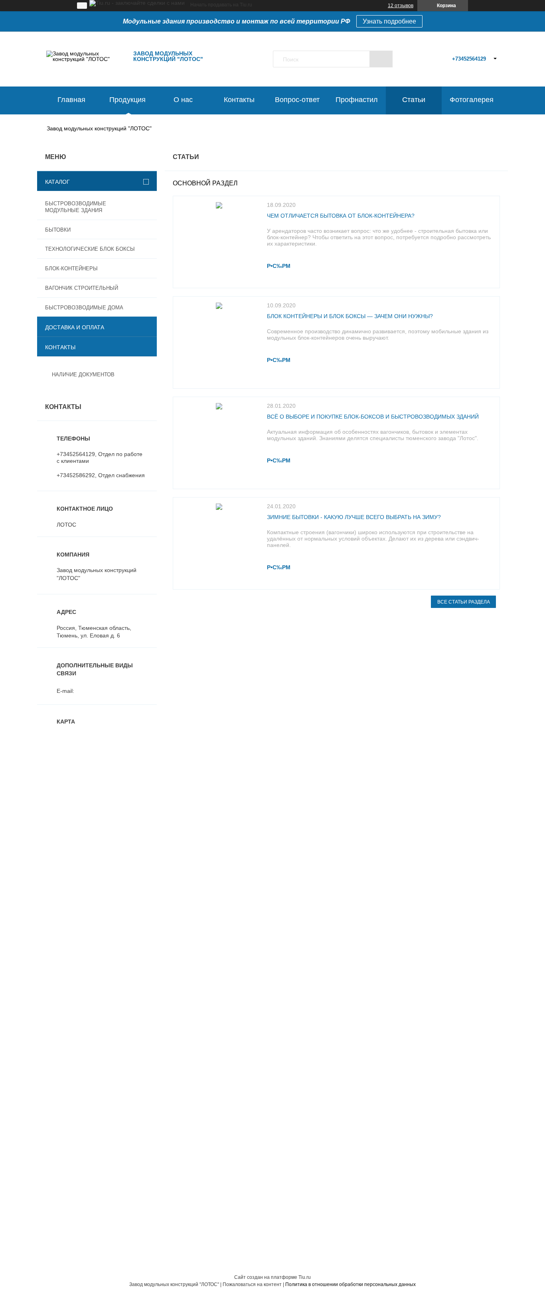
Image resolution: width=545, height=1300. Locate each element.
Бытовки (58, 230)
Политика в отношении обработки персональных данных (350, 1284)
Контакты (239, 100)
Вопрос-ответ (297, 100)
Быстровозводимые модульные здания (75, 207)
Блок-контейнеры (71, 268)
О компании (291, 833)
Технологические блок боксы (90, 249)
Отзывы (286, 854)
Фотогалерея (472, 100)
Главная (71, 100)
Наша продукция (298, 844)
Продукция (127, 100)
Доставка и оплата (74, 327)
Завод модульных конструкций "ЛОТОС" (99, 128)
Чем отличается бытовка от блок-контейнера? (341, 215)
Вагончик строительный (81, 288)
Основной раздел (205, 183)
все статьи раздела (463, 602)
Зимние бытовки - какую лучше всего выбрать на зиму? (354, 517)
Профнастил (357, 100)
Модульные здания (62, 833)
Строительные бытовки (67, 844)
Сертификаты (55, 918)
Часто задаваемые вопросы (73, 908)
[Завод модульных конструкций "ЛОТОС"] (86, 59)
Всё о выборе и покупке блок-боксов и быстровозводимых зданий (373, 416)
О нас (183, 100)
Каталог (57, 182)
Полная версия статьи (281, 266)
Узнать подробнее (389, 21)
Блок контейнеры (59, 864)
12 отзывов (400, 5)
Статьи (413, 100)
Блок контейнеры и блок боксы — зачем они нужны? (350, 316)
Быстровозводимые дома (84, 308)
